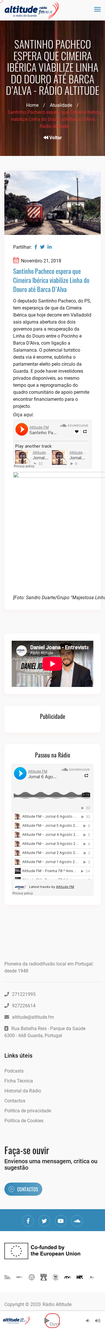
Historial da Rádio (22, 1091)
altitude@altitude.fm (33, 1017)
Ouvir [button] (55, 1320)
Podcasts (14, 1071)
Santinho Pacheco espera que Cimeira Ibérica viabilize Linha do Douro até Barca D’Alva (51, 280)
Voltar (55, 137)
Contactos (14, 1101)
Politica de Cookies (23, 1120)
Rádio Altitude (57, 1304)
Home (32, 105)
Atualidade (61, 105)
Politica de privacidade (27, 1111)
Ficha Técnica (18, 1081)
